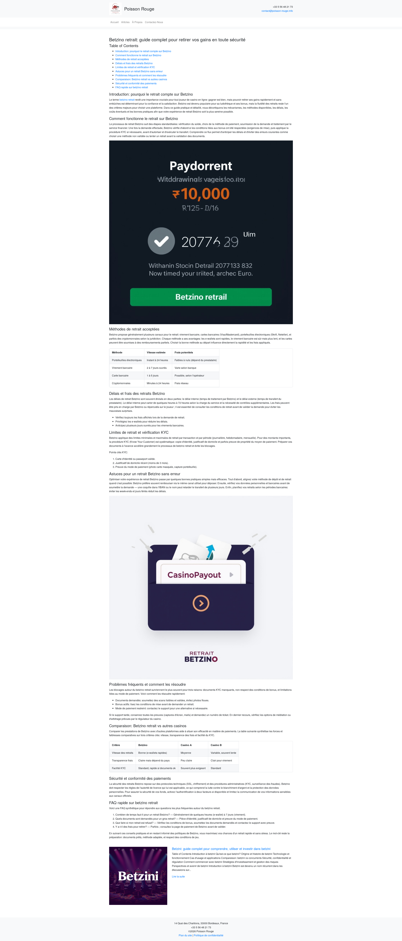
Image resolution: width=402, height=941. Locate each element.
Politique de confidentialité (208, 935)
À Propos (137, 22)
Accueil (114, 22)
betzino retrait (127, 99)
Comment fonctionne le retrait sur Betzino (138, 55)
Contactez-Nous (154, 22)
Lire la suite (178, 876)
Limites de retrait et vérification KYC (135, 67)
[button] (123, 876)
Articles (125, 22)
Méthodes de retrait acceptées (132, 59)
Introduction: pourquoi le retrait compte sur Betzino (143, 51)
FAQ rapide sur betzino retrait (131, 87)
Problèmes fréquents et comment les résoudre (140, 75)
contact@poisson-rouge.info (277, 11)
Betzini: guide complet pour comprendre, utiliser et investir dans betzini (221, 848)
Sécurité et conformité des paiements (136, 83)
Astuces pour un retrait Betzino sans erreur (139, 71)
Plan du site (185, 935)
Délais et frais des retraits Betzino (134, 63)
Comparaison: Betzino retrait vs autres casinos (141, 79)
